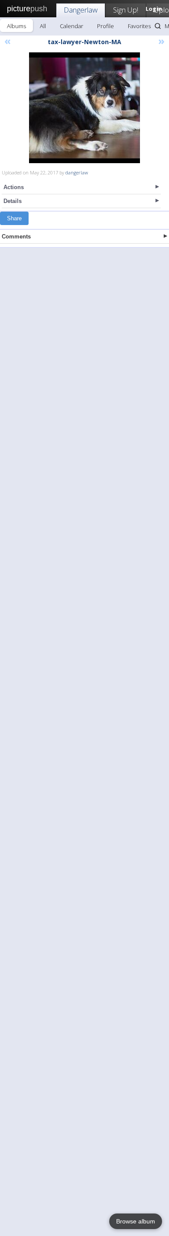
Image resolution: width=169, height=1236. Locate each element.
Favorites (139, 26)
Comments (16, 236)
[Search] (158, 26)
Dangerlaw (81, 10)
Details (12, 201)
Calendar (71, 26)
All (43, 26)
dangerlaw (76, 172)
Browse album (135, 1221)
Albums (16, 26)
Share (14, 218)
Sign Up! (125, 10)
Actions (13, 187)
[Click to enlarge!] (84, 107)
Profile (105, 26)
